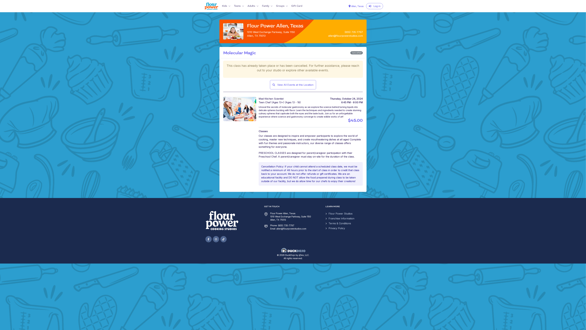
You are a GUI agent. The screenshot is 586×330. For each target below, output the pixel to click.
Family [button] (265, 6)
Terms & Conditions (340, 223)
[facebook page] (208, 239)
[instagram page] (216, 239)
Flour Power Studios (341, 213)
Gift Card (296, 6)
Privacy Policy (337, 228)
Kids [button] (224, 6)
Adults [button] (251, 6)
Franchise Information (341, 218)
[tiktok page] (223, 239)
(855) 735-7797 (286, 225)
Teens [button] (237, 6)
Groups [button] (280, 6)
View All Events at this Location (295, 84)
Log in (376, 6)
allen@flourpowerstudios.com (291, 228)
